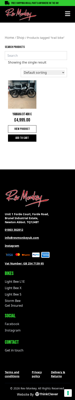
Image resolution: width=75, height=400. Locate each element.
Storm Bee (13, 301)
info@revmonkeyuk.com (22, 238)
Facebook (12, 324)
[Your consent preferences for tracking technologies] (68, 393)
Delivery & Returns (58, 374)
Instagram (12, 246)
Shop (20, 37)
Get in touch (14, 350)
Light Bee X (13, 288)
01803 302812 (14, 230)
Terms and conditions (12, 374)
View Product (22, 129)
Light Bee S (13, 294)
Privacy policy (37, 374)
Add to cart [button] (22, 138)
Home (9, 37)
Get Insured (14, 305)
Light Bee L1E (15, 281)
